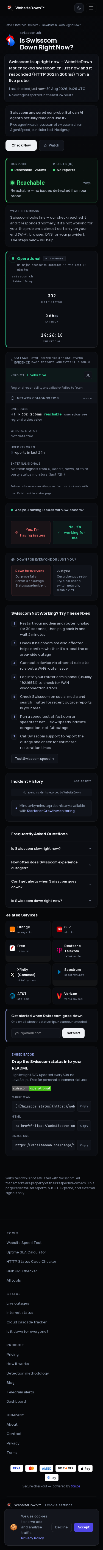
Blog (11, 1382)
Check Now (21, 145)
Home (8, 25)
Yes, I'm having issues (32, 532)
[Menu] (91, 8)
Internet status (20, 1312)
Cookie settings (59, 1504)
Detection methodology (28, 1373)
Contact (14, 1433)
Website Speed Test (24, 1242)
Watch (54, 145)
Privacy (13, 1443)
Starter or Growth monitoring (51, 810)
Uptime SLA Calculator (26, 1252)
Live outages (18, 1303)
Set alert (73, 1033)
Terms (12, 1452)
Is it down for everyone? (27, 1331)
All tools (14, 1280)
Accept (83, 1527)
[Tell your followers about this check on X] (88, 375)
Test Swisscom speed (33, 758)
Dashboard (16, 1401)
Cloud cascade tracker (27, 1322)
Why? (87, 183)
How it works (18, 1363)
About (12, 1424)
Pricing (13, 1354)
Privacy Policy (32, 1538)
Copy (84, 1106)
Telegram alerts (20, 1392)
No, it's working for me (74, 532)
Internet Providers (26, 25)
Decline (61, 1527)
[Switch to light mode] (79, 8)
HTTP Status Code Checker (31, 1261)
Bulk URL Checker (22, 1270)
